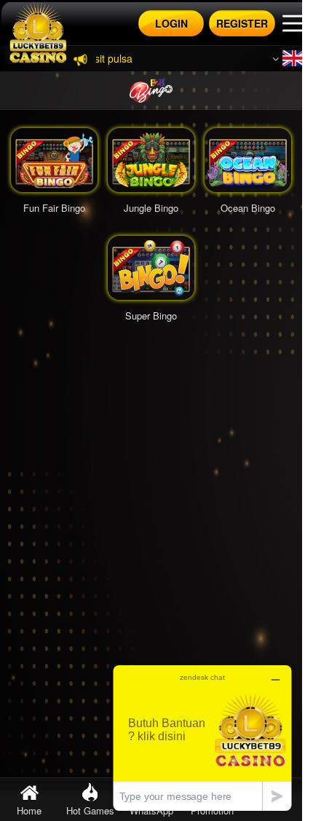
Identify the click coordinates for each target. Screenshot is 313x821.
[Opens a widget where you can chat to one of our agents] (202, 737)
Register (242, 23)
